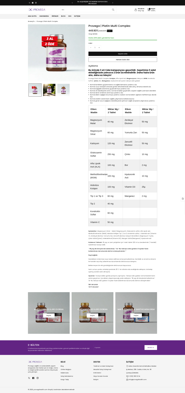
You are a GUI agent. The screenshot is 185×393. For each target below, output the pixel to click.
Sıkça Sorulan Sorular (100, 376)
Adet (90, 43)
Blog (62, 366)
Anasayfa (31, 21)
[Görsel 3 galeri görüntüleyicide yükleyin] (63, 90)
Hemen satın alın (123, 60)
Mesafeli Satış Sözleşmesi (102, 369)
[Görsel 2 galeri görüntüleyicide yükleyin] (49, 90)
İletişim (95, 380)
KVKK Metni (97, 373)
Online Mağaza (66, 369)
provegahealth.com (41, 390)
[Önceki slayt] (72, 3)
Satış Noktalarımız (67, 376)
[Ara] (113, 9)
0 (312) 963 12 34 (134, 376)
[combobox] (88, 9)
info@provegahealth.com (138, 380)
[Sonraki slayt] (112, 3)
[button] (151, 9)
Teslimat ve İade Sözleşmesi (103, 366)
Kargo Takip (65, 380)
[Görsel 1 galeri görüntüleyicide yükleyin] (35, 90)
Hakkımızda (65, 373)
